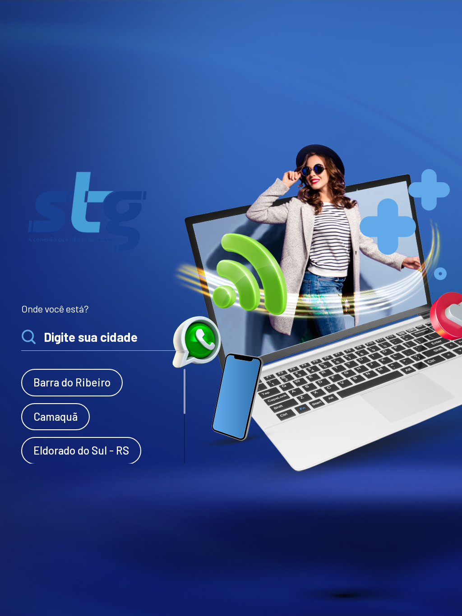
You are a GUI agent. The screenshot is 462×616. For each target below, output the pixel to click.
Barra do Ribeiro (72, 382)
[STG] (88, 211)
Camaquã (55, 416)
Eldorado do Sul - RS (81, 450)
